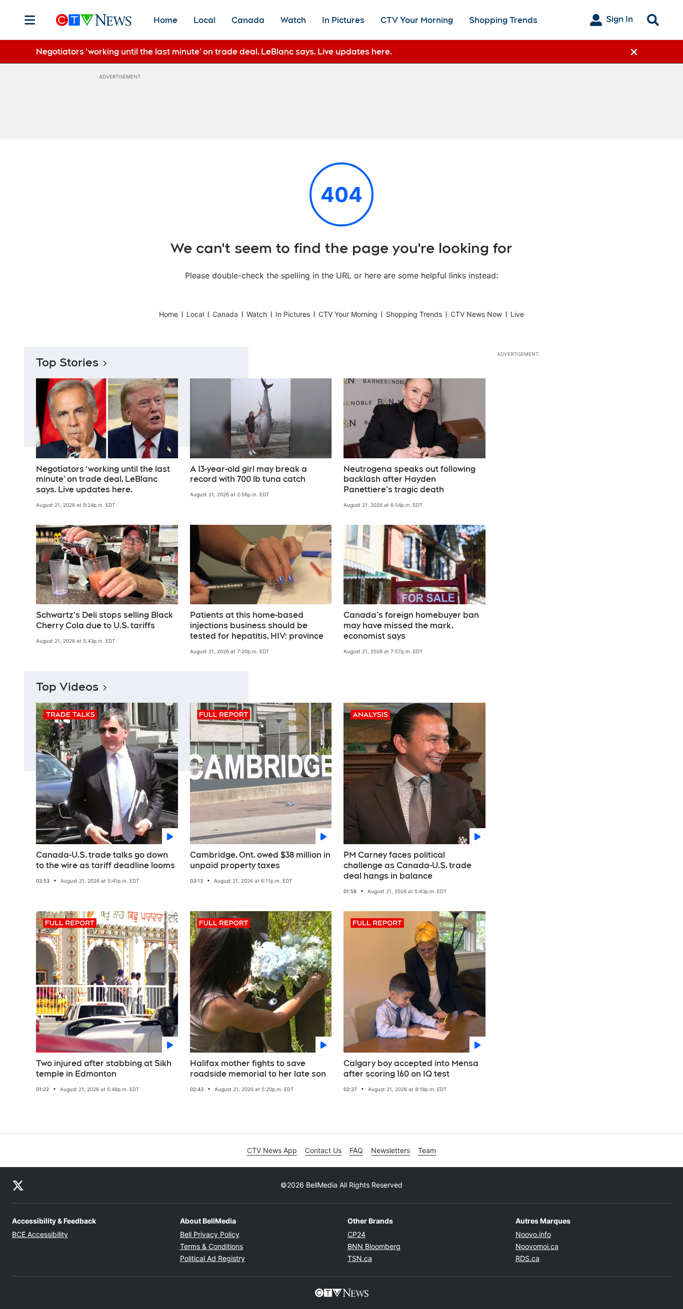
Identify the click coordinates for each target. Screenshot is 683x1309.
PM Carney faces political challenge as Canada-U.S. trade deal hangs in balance (408, 865)
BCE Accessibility (40, 1234)
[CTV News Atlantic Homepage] (94, 20)
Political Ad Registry (212, 1258)
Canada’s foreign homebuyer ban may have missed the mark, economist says (411, 625)
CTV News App (272, 1150)
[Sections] (30, 20)
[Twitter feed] (18, 1185)
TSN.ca (360, 1258)
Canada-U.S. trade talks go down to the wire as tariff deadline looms (105, 860)
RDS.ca (528, 1258)
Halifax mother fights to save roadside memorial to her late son (258, 1069)
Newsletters (390, 1150)
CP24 (357, 1234)
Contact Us (323, 1150)
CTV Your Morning (416, 20)
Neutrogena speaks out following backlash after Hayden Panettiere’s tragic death (410, 479)
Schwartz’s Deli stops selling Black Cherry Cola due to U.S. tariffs (104, 620)
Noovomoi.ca (537, 1246)
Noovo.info (533, 1234)
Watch (293, 20)
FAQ (356, 1150)
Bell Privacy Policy (210, 1234)
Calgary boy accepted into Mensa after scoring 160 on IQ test (411, 1069)
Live (517, 314)
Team (427, 1150)
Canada (248, 20)
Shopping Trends (503, 20)
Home (166, 20)
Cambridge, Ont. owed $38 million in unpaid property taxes (260, 860)
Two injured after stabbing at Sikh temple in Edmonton (104, 1069)
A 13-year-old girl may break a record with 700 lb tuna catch (248, 474)
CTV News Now (476, 314)
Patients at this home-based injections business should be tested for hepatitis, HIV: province (257, 625)
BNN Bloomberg (374, 1246)
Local (205, 20)
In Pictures (343, 20)
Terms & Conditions (211, 1246)
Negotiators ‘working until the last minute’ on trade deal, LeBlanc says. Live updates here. (103, 479)
